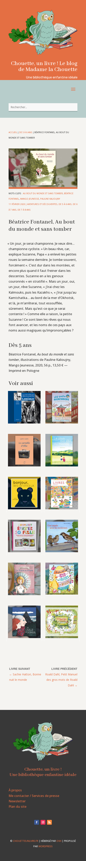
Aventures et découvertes (42, 204)
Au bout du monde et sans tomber (43, 193)
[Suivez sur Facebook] (36, 822)
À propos (15, 790)
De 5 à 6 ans (25, 132)
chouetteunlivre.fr (25, 841)
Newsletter (17, 801)
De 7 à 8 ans (24, 209)
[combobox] (43, 107)
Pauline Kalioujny (50, 198)
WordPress (45, 846)
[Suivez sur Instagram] (43, 822)
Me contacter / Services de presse (34, 796)
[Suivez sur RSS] (49, 822)
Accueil (13, 132)
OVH (58, 841)
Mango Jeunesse (29, 198)
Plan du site (17, 806)
